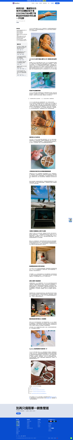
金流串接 (28, 425)
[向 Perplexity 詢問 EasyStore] (54, 421)
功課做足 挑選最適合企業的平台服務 (21, 36)
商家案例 (18, 22)
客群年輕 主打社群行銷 (19, 33)
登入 (48, 3)
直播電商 (17, 432)
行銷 (18, 424)
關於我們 (50, 425)
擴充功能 (28, 426)
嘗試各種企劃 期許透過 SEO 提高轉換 (21, 39)
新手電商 (17, 428)
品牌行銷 (20, 54)
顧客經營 (23, 54)
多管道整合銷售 (29, 421)
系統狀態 (39, 426)
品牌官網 (28, 422)
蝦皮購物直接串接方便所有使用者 (21, 37)
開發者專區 (50, 430)
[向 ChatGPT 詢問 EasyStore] (49, 421)
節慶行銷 (20, 64)
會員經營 (18, 54)
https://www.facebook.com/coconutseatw (39, 389)
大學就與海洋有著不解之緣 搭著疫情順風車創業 (22, 34)
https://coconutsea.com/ (35, 387)
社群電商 (17, 429)
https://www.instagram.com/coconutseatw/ (39, 391)
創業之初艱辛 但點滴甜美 (20, 38)
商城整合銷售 (18, 431)
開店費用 (40, 3)
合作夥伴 (50, 429)
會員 (18, 425)
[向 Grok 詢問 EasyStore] (56, 421)
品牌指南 (50, 426)
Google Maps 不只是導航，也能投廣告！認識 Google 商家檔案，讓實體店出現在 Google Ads (21, 47)
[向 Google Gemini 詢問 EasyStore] (52, 421)
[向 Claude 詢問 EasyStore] (51, 421)
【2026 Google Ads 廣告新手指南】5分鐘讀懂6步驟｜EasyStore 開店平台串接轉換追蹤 (21, 57)
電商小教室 (39, 422)
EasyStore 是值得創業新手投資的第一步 (22, 40)
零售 (18, 422)
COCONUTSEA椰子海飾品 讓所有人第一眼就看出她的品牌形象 (22, 30)
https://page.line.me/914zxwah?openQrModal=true (39, 393)
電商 (18, 421)
